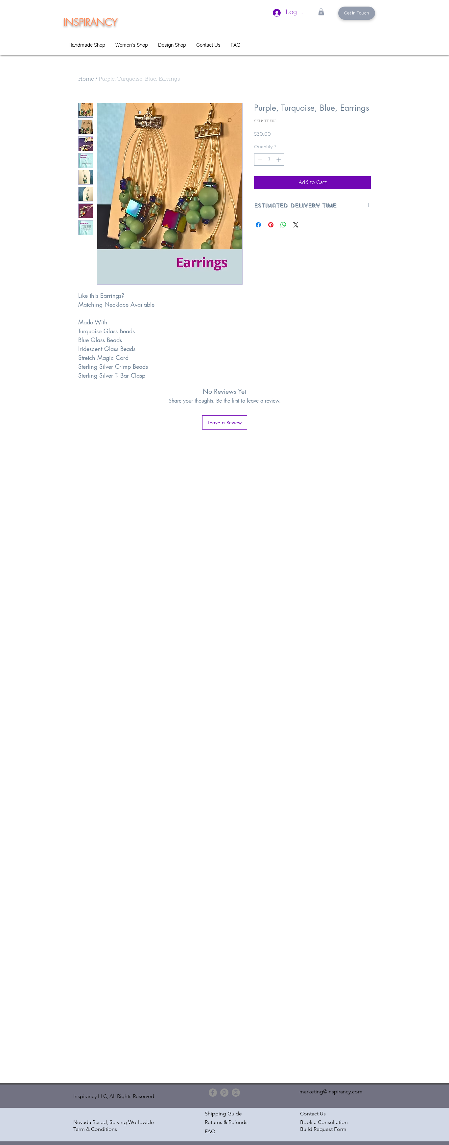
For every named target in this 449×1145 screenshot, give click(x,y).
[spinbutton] (269, 159)
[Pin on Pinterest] (271, 225)
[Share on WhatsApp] (283, 225)
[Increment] (279, 159)
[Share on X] (296, 225)
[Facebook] (213, 1092)
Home (86, 79)
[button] (321, 11)
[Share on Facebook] (258, 225)
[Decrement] (259, 159)
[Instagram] (236, 1092)
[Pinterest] (224, 1092)
